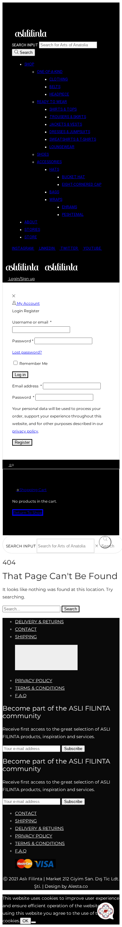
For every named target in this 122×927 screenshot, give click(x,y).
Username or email (32, 322)
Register (22, 442)
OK (25, 921)
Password (22, 341)
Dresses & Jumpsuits (69, 132)
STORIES (32, 229)
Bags (54, 192)
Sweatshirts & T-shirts (72, 139)
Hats (54, 169)
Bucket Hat (73, 177)
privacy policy (25, 431)
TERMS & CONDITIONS (40, 688)
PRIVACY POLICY (33, 680)
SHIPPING (26, 637)
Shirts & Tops (63, 109)
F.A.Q (21, 695)
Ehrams (69, 207)
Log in (20, 374)
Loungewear (61, 147)
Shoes (43, 154)
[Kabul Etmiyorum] (33, 922)
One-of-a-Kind (50, 72)
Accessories (49, 162)
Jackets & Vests (65, 124)
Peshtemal (73, 214)
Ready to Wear (52, 102)
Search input (25, 45)
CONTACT (26, 629)
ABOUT (31, 222)
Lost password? (27, 352)
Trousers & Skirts (67, 117)
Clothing (58, 79)
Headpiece (59, 94)
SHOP (29, 64)
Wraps (55, 199)
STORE (30, 237)
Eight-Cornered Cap (81, 184)
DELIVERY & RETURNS (39, 621)
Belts (54, 87)
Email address (27, 386)
